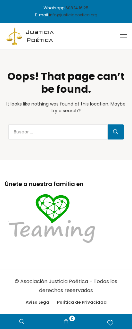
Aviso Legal (38, 302)
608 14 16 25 (76, 8)
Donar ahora (110, 321)
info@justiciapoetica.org (73, 15)
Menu (123, 36)
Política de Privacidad (82, 302)
